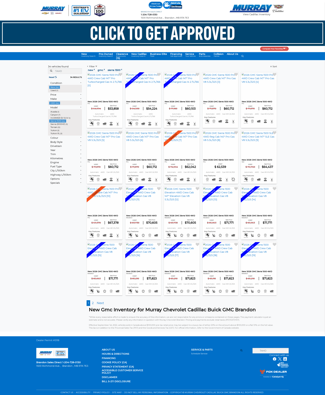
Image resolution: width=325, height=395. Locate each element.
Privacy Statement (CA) (118, 366)
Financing (109, 358)
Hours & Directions (115, 354)
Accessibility (83, 392)
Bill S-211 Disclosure (116, 381)
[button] (88, 55)
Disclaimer (109, 377)
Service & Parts (202, 349)
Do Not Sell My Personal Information (146, 392)
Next (100, 303)
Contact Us (67, 392)
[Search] (51, 71)
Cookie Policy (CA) (114, 362)
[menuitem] (65, 87)
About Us (108, 349)
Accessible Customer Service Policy (122, 371)
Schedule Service (199, 354)
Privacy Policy (101, 392)
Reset (52, 77)
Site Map (117, 392)
